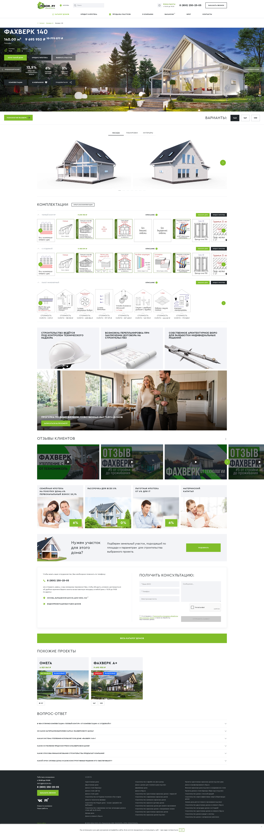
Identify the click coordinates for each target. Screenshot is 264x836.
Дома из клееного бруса (93, 816)
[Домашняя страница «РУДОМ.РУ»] (46, 5)
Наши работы (42, 808)
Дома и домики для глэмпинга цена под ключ (150, 785)
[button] (223, 163)
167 (245, 118)
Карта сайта (41, 823)
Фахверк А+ (105, 663)
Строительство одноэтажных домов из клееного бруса (204, 811)
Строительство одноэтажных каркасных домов (151, 812)
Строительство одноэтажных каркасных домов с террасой (155, 794)
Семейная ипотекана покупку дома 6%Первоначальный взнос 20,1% (58, 491)
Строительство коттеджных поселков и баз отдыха (103, 797)
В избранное (38, 82)
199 (255, 118)
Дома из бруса (140, 791)
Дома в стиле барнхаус (93, 788)
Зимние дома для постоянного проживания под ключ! (203, 802)
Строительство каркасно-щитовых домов (149, 803)
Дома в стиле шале (91, 794)
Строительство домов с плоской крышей (199, 794)
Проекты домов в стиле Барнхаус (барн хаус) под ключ (204, 791)
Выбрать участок (64, 57)
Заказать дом (203, 214)
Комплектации (15, 82)
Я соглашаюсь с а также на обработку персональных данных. (158, 617)
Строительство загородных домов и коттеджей (201, 808)
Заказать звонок (216, 5)
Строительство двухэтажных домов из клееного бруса (204, 805)
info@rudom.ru (44, 783)
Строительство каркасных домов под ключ (150, 815)
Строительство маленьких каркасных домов (150, 800)
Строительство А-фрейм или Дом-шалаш (149, 782)
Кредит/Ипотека (40, 57)
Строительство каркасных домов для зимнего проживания (155, 806)
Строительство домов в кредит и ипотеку (199, 814)
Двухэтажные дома (91, 785)
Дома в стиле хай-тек (92, 791)
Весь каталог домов (132, 638)
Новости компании (44, 806)
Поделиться (62, 82)
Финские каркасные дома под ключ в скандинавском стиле (205, 788)
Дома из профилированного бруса (197, 785)
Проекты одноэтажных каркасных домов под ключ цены (204, 782)
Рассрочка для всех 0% (102, 488)
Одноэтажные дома (92, 782)
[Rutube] (47, 800)
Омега (46, 663)
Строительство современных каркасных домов (151, 797)
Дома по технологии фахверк (95, 800)
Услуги (88, 777)
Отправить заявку (201, 619)
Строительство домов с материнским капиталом (202, 817)
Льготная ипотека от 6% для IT (147, 489)
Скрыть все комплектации (83, 204)
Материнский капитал (191, 489)
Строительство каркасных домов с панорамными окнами (155, 809)
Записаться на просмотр (56, 423)
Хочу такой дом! (15, 57)
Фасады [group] (116, 133)
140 (235, 118)
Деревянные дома (141, 788)
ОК (181, 830)
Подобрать (203, 547)
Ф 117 (41, 703)
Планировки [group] (132, 133)
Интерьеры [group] (148, 133)
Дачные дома (89, 813)
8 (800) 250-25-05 (190, 5)
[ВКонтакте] (40, 800)
